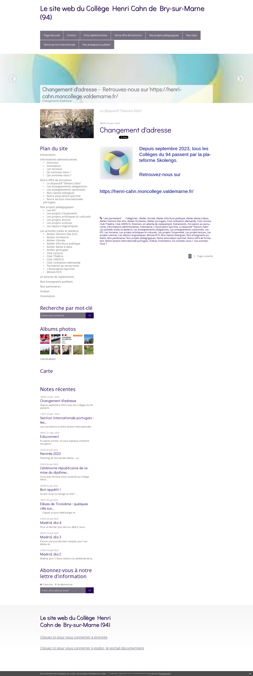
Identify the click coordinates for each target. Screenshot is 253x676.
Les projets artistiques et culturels (69, 216)
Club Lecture (55, 253)
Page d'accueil (52, 35)
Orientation (47, 296)
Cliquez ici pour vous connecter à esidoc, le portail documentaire (92, 648)
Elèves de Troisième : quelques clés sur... (64, 506)
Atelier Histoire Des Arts (62, 234)
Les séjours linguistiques (62, 226)
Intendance (54, 166)
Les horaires (54, 169)
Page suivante (205, 256)
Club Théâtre (55, 256)
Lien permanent (112, 218)
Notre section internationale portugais (63, 200)
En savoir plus (165, 673)
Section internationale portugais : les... (67, 420)
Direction (52, 162)
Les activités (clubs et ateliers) (59, 231)
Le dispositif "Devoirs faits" (64, 183)
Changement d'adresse (58, 400)
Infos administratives (95, 35)
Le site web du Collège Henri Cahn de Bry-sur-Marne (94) (122, 12)
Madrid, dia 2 (50, 554)
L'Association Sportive (61, 269)
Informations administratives (58, 159)
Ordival (44, 291)
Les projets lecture (59, 220)
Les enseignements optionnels (66, 189)
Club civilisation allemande (63, 262)
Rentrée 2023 (50, 453)
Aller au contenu (10, 2)
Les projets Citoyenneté (62, 213)
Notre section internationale (59, 44)
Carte (46, 371)
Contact (71, 35)
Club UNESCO (55, 259)
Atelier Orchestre (58, 237)
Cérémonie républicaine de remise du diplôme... (64, 470)
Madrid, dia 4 (50, 522)
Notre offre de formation (128, 35)
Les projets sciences (59, 223)
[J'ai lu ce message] (250, 673)
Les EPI (51, 210)
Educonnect (49, 436)
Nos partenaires (50, 286)
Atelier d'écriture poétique (63, 243)
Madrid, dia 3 (50, 536)
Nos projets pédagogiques (164, 35)
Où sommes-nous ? (59, 172)
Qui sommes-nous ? (59, 175)
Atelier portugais (57, 250)
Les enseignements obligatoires (67, 186)
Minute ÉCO (54, 272)
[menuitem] (51, 35)
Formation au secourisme (63, 265)
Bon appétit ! (50, 489)
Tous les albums (48, 358)
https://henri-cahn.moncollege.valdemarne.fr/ (146, 191)
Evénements (47, 154)
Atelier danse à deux (59, 246)
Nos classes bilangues (60, 193)
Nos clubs (191, 35)
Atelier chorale (56, 240)
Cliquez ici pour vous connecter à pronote (73, 637)
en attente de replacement (57, 277)
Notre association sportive (64, 196)
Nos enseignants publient (97, 44)
